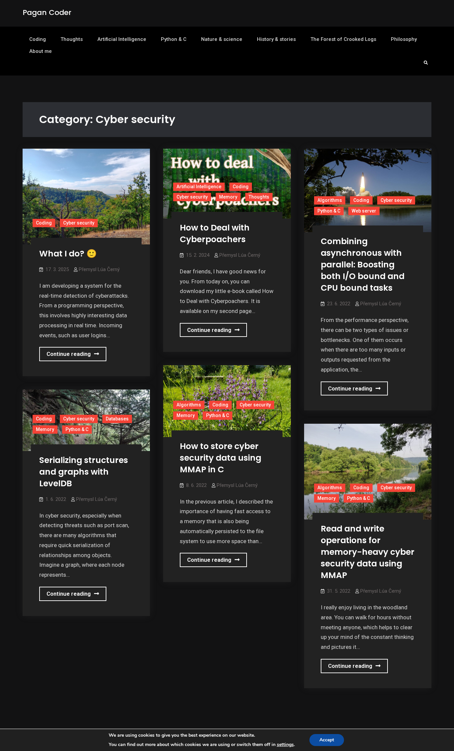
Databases (117, 418)
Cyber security (78, 222)
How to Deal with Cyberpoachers (215, 233)
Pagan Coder (47, 12)
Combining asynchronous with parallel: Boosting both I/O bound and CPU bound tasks (362, 264)
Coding (37, 39)
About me (40, 51)
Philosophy (404, 39)
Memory (228, 197)
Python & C (173, 39)
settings (285, 745)
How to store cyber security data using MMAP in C (220, 457)
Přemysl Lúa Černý (99, 269)
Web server (364, 211)
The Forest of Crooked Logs (343, 39)
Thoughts (71, 39)
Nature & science (221, 39)
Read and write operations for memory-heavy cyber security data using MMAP (367, 552)
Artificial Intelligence (121, 39)
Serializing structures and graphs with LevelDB (83, 471)
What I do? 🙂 (68, 253)
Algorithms (329, 200)
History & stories (276, 39)
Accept (326, 740)
